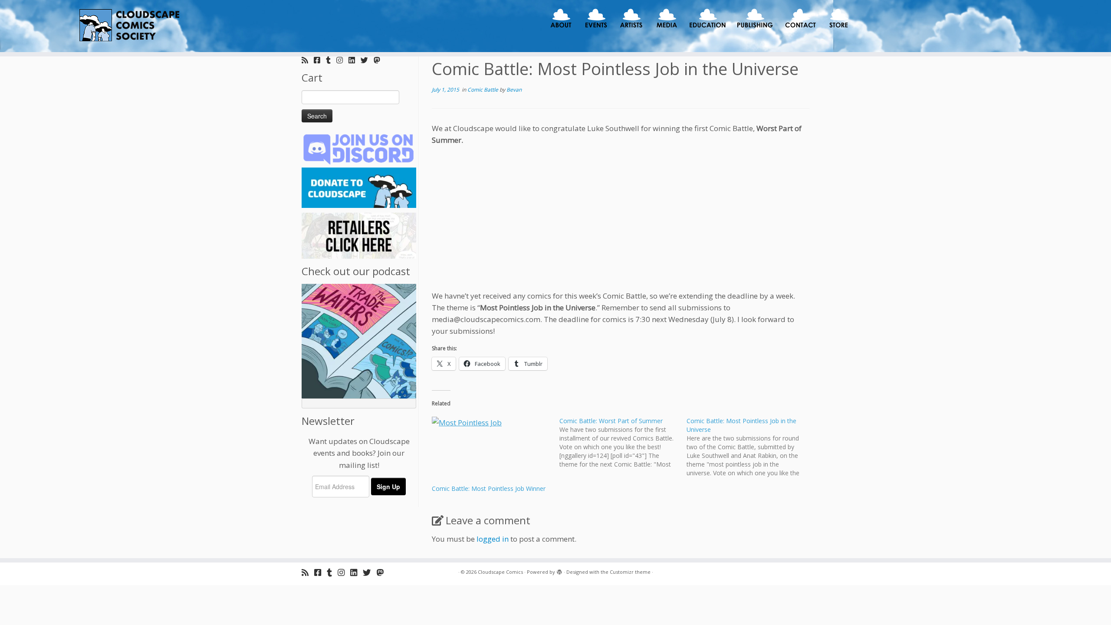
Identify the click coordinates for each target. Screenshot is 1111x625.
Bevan (514, 89)
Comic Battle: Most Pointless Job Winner (489, 488)
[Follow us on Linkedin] (354, 60)
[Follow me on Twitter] (367, 60)
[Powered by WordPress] (559, 570)
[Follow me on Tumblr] (331, 60)
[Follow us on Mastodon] (380, 60)
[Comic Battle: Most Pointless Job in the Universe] (750, 447)
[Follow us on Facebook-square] (320, 60)
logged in (493, 539)
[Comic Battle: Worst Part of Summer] (623, 443)
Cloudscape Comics (500, 572)
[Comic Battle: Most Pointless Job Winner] (491, 450)
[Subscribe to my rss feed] (308, 60)
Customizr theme (630, 572)
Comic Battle (483, 89)
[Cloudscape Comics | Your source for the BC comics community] (128, 26)
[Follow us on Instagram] (342, 60)
